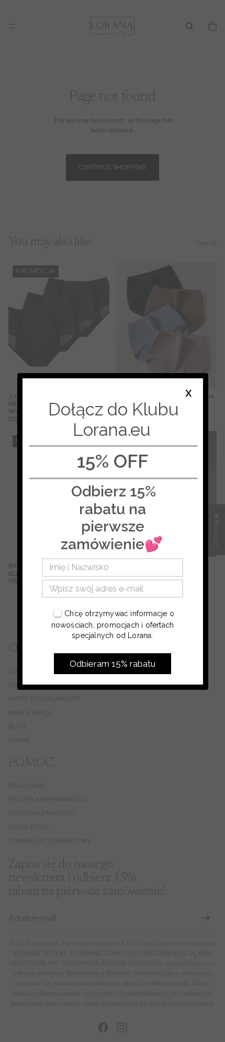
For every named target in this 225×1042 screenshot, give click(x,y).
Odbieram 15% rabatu (112, 663)
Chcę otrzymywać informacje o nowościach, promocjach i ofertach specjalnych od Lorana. (112, 624)
